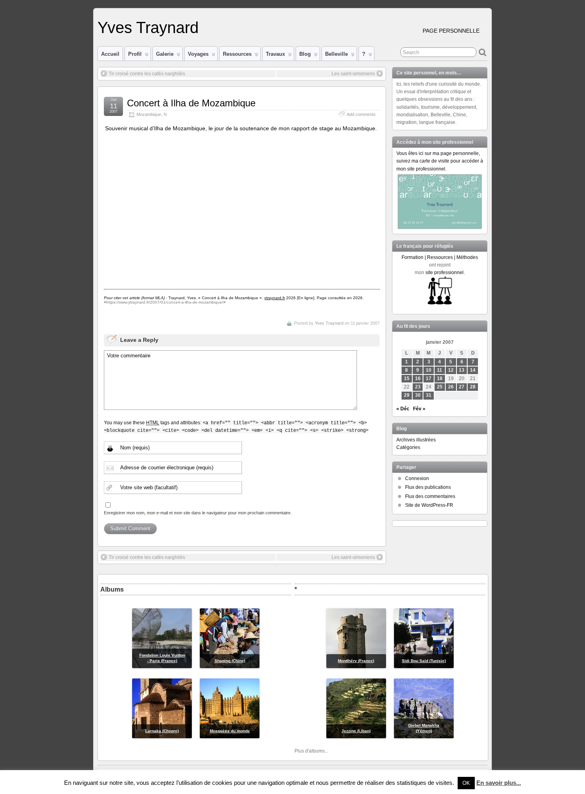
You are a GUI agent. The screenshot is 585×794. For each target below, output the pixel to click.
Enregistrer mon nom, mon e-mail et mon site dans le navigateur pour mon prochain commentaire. (198, 512)
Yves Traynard (148, 27)
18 (440, 378)
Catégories (408, 447)
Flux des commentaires (430, 496)
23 (418, 387)
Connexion (417, 478)
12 (451, 370)
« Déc (403, 409)
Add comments (361, 114)
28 (473, 387)
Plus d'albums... (311, 751)
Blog (305, 54)
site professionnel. (445, 272)
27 (461, 387)
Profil (135, 54)
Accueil (110, 54)
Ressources (237, 54)
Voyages (198, 54)
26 (451, 387)
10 (428, 370)
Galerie (165, 54)
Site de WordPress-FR (429, 505)
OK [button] (466, 783)
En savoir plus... (498, 782)
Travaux (275, 54)
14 (473, 370)
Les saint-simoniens (353, 73)
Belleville (336, 54)
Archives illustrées (416, 440)
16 (418, 378)
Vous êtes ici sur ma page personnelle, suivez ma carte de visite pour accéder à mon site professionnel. (439, 161)
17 (428, 378)
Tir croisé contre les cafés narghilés (147, 73)
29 (407, 395)
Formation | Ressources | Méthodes (440, 257)
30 (418, 395)
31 (428, 395)
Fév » (419, 409)
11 (439, 370)
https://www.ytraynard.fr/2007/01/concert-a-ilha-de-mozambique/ (164, 302)
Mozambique (148, 114)
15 (407, 378)
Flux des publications (428, 487)
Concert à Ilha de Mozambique (191, 103)
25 (440, 387)
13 (461, 370)
